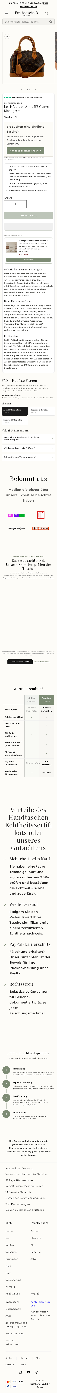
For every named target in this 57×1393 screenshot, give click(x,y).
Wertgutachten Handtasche (33, 241)
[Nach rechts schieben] (35, 89)
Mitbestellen (28, 260)
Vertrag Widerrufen (12, 1342)
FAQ (8, 1273)
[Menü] (6, 13)
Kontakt (10, 1286)
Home (9, 1231)
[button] (28, 227)
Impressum (12, 1301)
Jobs (33, 1259)
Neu (8, 1238)
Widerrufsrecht (15, 1333)
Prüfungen (12, 1259)
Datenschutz (13, 1308)
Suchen (35, 1231)
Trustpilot (38, 1209)
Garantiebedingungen (32, 1197)
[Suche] (50, 21)
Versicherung (13, 1280)
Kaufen (10, 1245)
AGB (8, 1315)
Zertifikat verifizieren (42, 661)
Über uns (36, 1238)
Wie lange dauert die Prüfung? (19, 448)
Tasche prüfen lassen (20, 661)
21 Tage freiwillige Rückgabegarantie (16, 1324)
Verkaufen (11, 1252)
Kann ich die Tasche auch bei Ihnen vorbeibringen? (22, 438)
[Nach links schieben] (21, 89)
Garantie (36, 1252)
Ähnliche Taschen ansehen (25, 150)
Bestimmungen (33, 1186)
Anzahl (8, 198)
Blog (8, 1266)
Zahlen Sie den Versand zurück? (20, 457)
